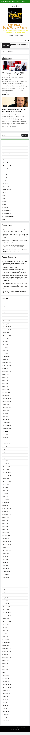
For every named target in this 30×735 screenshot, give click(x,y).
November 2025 (7, 330)
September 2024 (7, 371)
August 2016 (6, 624)
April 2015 (5, 672)
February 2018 (6, 571)
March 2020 (6, 499)
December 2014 (7, 684)
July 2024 (5, 377)
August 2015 (6, 660)
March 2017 (6, 604)
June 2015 (5, 666)
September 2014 (7, 693)
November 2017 (7, 580)
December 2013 (7, 720)
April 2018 (5, 565)
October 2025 (6, 333)
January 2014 (6, 717)
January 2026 (6, 324)
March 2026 (6, 318)
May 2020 (5, 493)
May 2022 (5, 437)
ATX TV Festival (7, 142)
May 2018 (5, 562)
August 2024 (6, 374)
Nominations (6, 180)
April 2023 (5, 416)
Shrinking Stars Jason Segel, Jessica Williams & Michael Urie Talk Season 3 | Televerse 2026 (13, 1)
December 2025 (7, 327)
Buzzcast (6, 69)
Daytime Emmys (7, 163)
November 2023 (7, 401)
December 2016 (7, 613)
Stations (5, 201)
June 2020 (5, 490)
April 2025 (5, 350)
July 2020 (5, 487)
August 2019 (6, 517)
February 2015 (6, 678)
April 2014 (5, 708)
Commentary (6, 160)
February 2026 (6, 321)
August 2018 (6, 553)
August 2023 (6, 410)
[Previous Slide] (26, 1)
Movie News (6, 174)
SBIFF (4, 195)
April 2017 (5, 601)
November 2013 (7, 723)
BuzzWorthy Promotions (9, 154)
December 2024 (7, 362)
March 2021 (6, 464)
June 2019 (5, 523)
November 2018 (7, 544)
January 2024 (6, 395)
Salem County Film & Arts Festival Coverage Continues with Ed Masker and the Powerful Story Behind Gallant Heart (15, 263)
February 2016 (6, 642)
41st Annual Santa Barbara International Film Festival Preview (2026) (15, 279)
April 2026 (5, 315)
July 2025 (5, 341)
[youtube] (19, 6)
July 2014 (5, 699)
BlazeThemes (16, 729)
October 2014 (6, 690)
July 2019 (5, 520)
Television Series (7, 213)
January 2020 (6, 505)
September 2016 (7, 621)
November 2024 (7, 365)
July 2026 (5, 306)
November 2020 (7, 475)
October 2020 (6, 479)
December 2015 (7, 648)
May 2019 (5, 526)
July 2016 (5, 627)
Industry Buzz (6, 168)
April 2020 (5, 496)
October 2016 (6, 618)
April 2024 (5, 386)
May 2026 (5, 312)
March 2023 (6, 419)
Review (4, 192)
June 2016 (5, 630)
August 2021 (6, 449)
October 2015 (6, 654)
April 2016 (5, 636)
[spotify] (17, 6)
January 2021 (6, 470)
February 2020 (6, 502)
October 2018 (6, 547)
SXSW (4, 204)
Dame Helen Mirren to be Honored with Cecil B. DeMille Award (15, 286)
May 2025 (5, 347)
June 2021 (5, 455)
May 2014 (5, 705)
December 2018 (7, 541)
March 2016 (6, 639)
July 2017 (5, 592)
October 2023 (6, 404)
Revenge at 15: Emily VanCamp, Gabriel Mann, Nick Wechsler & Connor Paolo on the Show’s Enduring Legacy (15, 236)
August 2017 (6, 589)
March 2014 (6, 711)
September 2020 (7, 481)
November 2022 (7, 425)
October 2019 (6, 511)
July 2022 (5, 431)
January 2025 (6, 359)
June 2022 (5, 434)
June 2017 (5, 595)
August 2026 (6, 303)
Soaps (5, 105)
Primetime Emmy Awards (9, 186)
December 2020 (7, 473)
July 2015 (5, 663)
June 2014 (5, 702)
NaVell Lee (6, 77)
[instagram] (13, 6)
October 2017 (6, 583)
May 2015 (5, 669)
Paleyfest (5, 183)
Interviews (5, 172)
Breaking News (6, 148)
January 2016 (6, 645)
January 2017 (6, 610)
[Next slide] (28, 1)
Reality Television (7, 189)
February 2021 (6, 467)
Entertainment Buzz (7, 166)
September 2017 (7, 586)
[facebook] (11, 6)
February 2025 (6, 356)
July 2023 (5, 413)
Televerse (5, 207)
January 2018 (6, 574)
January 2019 (6, 538)
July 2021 (5, 452)
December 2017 (7, 577)
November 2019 (7, 508)
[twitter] (15, 6)
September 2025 (7, 335)
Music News (6, 177)
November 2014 (7, 687)
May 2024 (5, 383)
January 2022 (6, 446)
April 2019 (5, 529)
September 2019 (7, 514)
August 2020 (6, 484)
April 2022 (5, 440)
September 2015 (7, 657)
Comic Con (5, 157)
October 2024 (6, 368)
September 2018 (7, 550)
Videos (4, 219)
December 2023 (7, 398)
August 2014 (6, 696)
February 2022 (6, 443)
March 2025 (6, 353)
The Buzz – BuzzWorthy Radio (15, 26)
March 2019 (6, 532)
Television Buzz (6, 210)
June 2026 (5, 309)
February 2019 (6, 535)
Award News (6, 145)
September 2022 (7, 428)
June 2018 (5, 559)
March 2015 (6, 675)
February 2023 (6, 422)
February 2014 (6, 714)
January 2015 (6, 681)
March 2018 (6, 568)
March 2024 (6, 389)
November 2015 (7, 651)
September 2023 (7, 407)
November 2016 (7, 615)
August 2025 (6, 338)
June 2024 (5, 380)
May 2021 (5, 458)
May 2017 (5, 598)
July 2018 (5, 556)
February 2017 (6, 607)
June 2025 (5, 344)
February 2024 (6, 392)
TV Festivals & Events (8, 216)
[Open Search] (25, 40)
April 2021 (5, 461)
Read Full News (5, 94)
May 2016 (5, 633)
